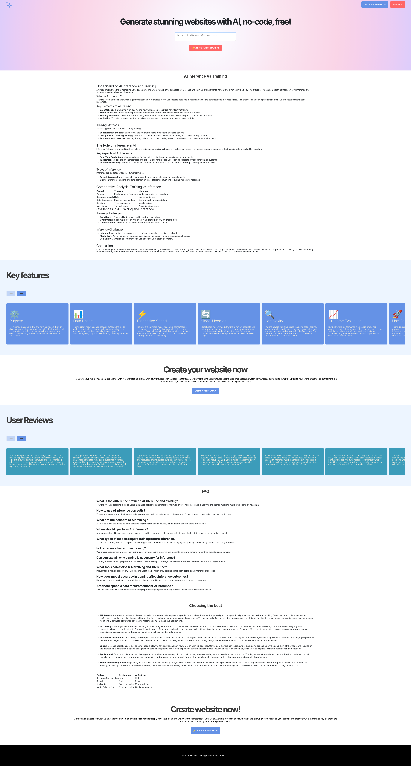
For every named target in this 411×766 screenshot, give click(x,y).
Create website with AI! (375, 4)
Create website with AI (205, 390)
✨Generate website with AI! (205, 47)
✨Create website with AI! (205, 730)
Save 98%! (398, 4)
